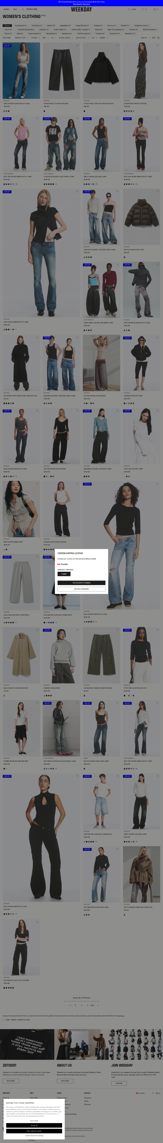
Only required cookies (34, 1131)
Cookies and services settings (34, 1135)
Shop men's (86, 4)
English (64, 574)
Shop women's (77, 4)
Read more (34, 1121)
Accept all (34, 1125)
